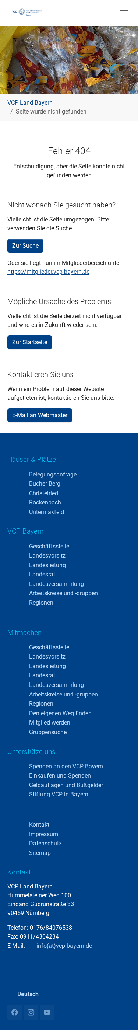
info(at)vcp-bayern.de (63, 945)
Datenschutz (45, 843)
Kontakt (39, 824)
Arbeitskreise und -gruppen (63, 593)
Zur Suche (25, 245)
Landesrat (42, 574)
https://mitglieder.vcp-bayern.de (48, 271)
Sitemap (40, 852)
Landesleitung (47, 565)
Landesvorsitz (47, 555)
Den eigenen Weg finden (60, 713)
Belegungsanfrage (53, 474)
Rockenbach (45, 502)
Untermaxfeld (46, 512)
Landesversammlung (56, 583)
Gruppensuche (48, 732)
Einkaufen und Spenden (60, 775)
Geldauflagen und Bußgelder (66, 785)
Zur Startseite (29, 342)
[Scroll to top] (122, 1014)
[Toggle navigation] (124, 13)
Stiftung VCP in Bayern (58, 794)
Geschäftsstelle (49, 546)
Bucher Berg (44, 483)
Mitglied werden (49, 722)
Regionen (41, 602)
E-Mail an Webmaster (39, 415)
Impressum (43, 834)
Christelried (43, 493)
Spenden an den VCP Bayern (66, 766)
